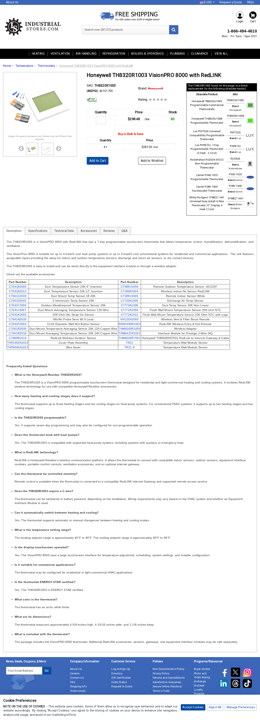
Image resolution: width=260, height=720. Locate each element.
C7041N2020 (17, 319)
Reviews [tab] (109, 230)
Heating (38, 53)
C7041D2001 (17, 300)
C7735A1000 (129, 300)
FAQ (72, 682)
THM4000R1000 (129, 328)
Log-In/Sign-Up (120, 668)
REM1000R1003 (129, 324)
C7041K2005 (17, 314)
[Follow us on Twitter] (237, 673)
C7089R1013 (17, 338)
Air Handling (86, 53)
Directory (116, 673)
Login (240, 21)
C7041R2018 (17, 333)
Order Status (119, 682)
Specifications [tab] (37, 230)
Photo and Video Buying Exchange (202, 677)
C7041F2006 (17, 305)
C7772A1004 (129, 310)
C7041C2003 (17, 296)
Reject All (215, 707)
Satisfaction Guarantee (167, 682)
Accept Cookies (193, 707)
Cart (253, 21)
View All (221, 53)
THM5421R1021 (129, 333)
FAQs (250, 2)
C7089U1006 (129, 286)
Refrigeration (114, 53)
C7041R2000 (17, 328)
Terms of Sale (161, 690)
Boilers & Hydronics (147, 53)
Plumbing (177, 53)
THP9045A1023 (17, 347)
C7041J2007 (17, 310)
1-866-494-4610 (242, 31)
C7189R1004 (129, 291)
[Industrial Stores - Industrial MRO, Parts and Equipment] (32, 26)
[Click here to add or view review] (158, 99)
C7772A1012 (129, 314)
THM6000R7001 (129, 338)
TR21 (129, 342)
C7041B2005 (17, 286)
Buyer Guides (202, 668)
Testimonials (78, 690)
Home (7, 65)
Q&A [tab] (124, 230)
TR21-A (129, 347)
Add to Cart (97, 161)
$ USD (207, 2)
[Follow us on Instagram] (248, 673)
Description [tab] (14, 230)
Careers (74, 673)
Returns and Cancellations (169, 677)
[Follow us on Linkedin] (225, 684)
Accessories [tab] (89, 230)
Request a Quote (231, 2)
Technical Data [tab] (64, 230)
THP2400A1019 (17, 342)
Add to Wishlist (152, 161)
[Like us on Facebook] (225, 673)
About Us (12, 2)
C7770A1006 (129, 305)
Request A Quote (121, 686)
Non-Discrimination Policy (168, 668)
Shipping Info (78, 686)
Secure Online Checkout (167, 686)
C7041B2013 (17, 291)
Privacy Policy (161, 673)
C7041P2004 (17, 324)
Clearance (199, 53)
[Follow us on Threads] (237, 684)
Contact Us (77, 677)
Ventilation (60, 53)
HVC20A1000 (129, 319)
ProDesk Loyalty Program (199, 689)
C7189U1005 (129, 296)
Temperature (24, 65)
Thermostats (46, 65)
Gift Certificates (121, 677)
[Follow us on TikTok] (248, 684)
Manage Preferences (241, 707)
